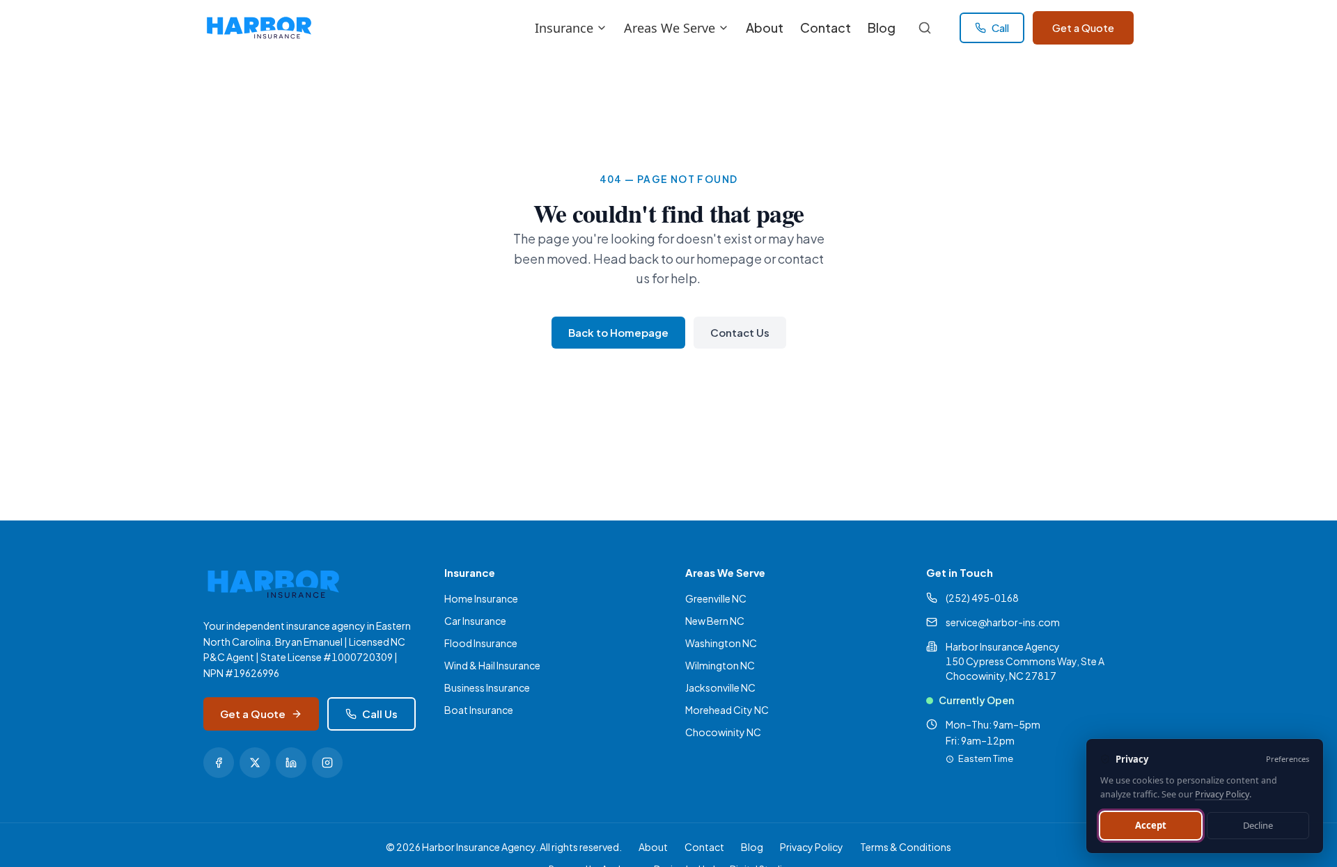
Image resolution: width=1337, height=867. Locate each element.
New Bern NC (714, 620)
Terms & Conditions (905, 847)
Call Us (380, 713)
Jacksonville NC (720, 687)
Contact (825, 27)
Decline (1258, 825)
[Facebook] (218, 762)
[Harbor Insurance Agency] (258, 28)
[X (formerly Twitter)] (255, 762)
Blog (882, 27)
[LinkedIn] (291, 762)
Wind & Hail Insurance (492, 665)
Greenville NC (715, 598)
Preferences (1287, 759)
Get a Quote (1083, 27)
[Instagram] (327, 762)
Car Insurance (475, 620)
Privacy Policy (811, 847)
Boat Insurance (478, 709)
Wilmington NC (720, 665)
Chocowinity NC (723, 732)
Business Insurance (487, 687)
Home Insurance (481, 598)
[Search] (924, 27)
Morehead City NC (727, 709)
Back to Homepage (618, 332)
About (764, 27)
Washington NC (721, 643)
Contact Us (739, 332)
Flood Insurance (480, 643)
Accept (1150, 825)
